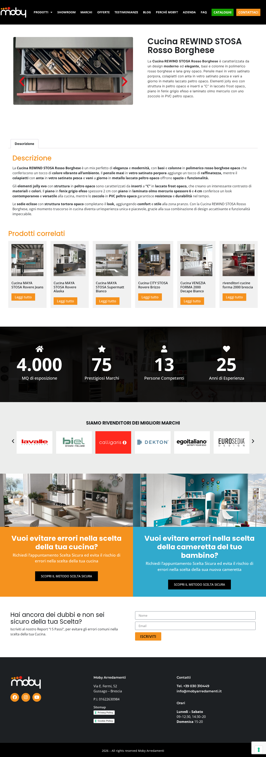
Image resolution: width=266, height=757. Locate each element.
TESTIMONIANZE (126, 12)
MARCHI (86, 12)
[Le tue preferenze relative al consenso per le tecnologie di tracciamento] (259, 750)
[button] (21, 81)
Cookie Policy (105, 720)
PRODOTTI (41, 12)
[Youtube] (36, 697)
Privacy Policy (105, 712)
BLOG (147, 12)
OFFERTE (103, 12)
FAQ (204, 12)
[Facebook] (14, 697)
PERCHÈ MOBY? (167, 12)
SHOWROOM (66, 12)
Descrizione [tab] (24, 144)
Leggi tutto (23, 297)
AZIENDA (189, 12)
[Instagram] (25, 697)
